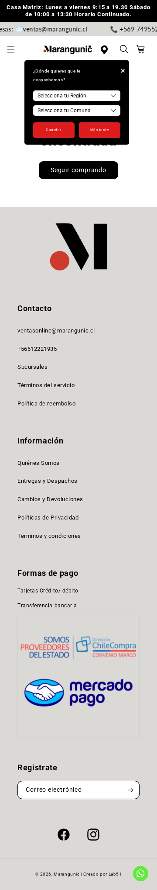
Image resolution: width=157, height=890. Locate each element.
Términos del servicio (46, 385)
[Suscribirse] (130, 790)
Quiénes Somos (38, 463)
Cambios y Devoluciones (50, 499)
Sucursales (32, 367)
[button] (15, 50)
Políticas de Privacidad (47, 517)
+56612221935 (37, 349)
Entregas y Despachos (47, 481)
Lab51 (115, 874)
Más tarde (99, 130)
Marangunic (66, 874)
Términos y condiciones (49, 536)
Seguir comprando (78, 169)
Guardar (53, 130)
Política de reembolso (46, 403)
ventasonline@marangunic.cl (56, 330)
